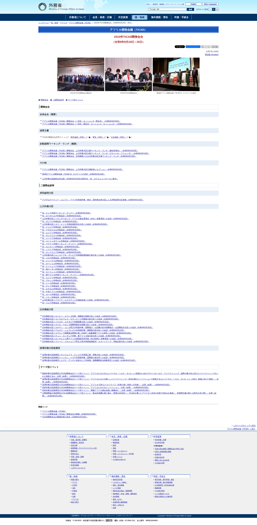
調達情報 (158, 488)
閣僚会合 (44, 100)
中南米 (74, 491)
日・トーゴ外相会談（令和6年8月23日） (59, 283)
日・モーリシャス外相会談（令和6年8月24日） (62, 272)
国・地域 (54, 23)
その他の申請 (160, 491)
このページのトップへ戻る (244, 425)
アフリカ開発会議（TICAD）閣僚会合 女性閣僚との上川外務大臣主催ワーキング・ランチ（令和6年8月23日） (89, 156)
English (193, 4)
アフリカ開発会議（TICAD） (80, 23)
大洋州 (74, 485)
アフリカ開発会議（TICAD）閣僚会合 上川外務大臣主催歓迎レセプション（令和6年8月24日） (82, 169)
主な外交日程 (160, 442)
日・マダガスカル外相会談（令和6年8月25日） (62, 230)
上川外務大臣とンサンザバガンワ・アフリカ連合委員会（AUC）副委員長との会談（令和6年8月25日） (85, 219)
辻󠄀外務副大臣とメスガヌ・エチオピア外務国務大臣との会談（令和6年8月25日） (76, 322)
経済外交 (158, 454)
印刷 (216, 47)
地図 (110, 521)
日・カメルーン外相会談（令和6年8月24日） (61, 247)
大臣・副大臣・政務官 (79, 440)
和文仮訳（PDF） (78, 137)
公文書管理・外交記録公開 (164, 485)
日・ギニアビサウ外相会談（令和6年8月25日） (62, 235)
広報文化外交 (160, 457)
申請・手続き (159, 476)
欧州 (73, 494)
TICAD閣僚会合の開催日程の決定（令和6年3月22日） (65, 417)
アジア (74, 482)
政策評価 (74, 459)
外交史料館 (75, 465)
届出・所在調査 (118, 485)
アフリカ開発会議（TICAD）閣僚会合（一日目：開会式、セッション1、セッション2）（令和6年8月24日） (87, 124)
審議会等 (74, 451)
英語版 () (212, 54)
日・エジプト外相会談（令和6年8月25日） (60, 233)
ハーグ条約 (117, 488)
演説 (114, 448)
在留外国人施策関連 (120, 502)
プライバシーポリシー (105, 516)
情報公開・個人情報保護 (164, 482)
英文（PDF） (98, 137)
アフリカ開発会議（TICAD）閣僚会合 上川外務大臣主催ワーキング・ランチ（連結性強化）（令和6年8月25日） (90, 150)
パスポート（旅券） (120, 482)
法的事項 (75, 516)
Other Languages (210, 4)
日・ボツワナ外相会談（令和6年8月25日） (60, 221)
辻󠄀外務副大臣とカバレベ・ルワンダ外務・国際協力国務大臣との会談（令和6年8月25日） (80, 316)
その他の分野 (160, 463)
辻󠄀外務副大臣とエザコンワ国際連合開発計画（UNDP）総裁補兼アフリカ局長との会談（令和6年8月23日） (87, 333)
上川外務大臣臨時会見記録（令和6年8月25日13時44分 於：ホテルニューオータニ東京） (80, 179)
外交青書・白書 (160, 440)
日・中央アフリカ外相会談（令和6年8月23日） (62, 292)
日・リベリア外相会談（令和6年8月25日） (60, 238)
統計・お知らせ (118, 505)
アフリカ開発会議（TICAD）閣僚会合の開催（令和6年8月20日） (69, 414)
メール (207, 47)
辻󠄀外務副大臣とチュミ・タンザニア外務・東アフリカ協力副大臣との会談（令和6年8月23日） (81, 336)
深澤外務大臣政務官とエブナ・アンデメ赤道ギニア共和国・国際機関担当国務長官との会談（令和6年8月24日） (89, 360)
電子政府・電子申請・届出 (164, 479)
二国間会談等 (58, 100)
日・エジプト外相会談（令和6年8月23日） (60, 277)
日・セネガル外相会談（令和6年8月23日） (60, 289)
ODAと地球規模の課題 (163, 452)
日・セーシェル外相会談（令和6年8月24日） (61, 263)
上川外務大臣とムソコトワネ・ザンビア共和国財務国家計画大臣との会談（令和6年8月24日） (81, 255)
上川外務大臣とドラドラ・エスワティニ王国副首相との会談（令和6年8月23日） (76, 300)
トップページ (43, 23)
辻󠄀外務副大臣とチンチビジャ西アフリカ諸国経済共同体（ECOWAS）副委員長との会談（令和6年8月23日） (87, 339)
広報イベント (117, 457)
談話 (114, 445)
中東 (73, 496)
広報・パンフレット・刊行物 (123, 454)
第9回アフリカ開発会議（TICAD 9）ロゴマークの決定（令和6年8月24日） (73, 174)
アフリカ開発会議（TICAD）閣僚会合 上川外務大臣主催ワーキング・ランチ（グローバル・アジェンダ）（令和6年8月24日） (96, 153)
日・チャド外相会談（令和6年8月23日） (59, 286)
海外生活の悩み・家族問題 (122, 491)
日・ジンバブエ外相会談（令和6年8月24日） (61, 261)
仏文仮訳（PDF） (118, 137)
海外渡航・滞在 (118, 476)
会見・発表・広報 (119, 436)
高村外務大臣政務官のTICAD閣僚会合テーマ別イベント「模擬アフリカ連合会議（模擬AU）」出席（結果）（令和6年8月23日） (96, 390)
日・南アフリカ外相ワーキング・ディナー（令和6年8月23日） (68, 275)
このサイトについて (78, 468)
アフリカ (63, 23)
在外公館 (74, 445)
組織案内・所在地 (77, 442)
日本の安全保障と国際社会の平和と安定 (169, 449)
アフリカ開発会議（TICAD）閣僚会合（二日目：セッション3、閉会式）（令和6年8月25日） (81, 121)
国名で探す (75, 502)
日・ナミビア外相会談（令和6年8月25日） (60, 227)
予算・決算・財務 (77, 457)
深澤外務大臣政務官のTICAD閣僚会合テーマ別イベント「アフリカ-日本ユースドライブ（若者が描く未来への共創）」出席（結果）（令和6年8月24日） (106, 385)
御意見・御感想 (158, 4)
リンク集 (181, 4)
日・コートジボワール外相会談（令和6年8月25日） (64, 241)
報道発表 (116, 442)
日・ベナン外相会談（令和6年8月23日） (59, 297)
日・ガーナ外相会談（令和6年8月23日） (59, 294)
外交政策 (157, 436)
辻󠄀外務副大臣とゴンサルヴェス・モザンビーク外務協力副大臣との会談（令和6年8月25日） (81, 319)
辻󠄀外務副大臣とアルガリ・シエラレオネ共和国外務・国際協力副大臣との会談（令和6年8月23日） (83, 330)
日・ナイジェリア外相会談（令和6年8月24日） (62, 266)
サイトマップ (171, 4)
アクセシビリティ (88, 516)
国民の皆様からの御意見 (164, 496)
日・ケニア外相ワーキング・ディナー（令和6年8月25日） (66, 213)
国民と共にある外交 (162, 460)
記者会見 (116, 440)
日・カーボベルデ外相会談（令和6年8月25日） (62, 216)
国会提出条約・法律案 (79, 462)
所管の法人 (75, 454)
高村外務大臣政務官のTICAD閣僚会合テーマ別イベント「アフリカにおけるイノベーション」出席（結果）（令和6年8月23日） (96, 387)
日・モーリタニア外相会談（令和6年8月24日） (62, 252)
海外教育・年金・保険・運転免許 (125, 494)
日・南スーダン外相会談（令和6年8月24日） (61, 269)
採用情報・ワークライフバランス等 (84, 448)
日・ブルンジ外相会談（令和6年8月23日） (60, 280)
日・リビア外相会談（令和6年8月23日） (59, 303)
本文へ (148, 4)
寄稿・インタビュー (120, 451)
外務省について (76, 436)
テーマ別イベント (75, 100)
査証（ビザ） (117, 499)
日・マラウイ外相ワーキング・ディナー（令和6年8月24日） (67, 244)
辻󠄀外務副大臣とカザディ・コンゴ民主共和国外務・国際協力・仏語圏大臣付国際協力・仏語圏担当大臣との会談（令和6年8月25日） (97, 327)
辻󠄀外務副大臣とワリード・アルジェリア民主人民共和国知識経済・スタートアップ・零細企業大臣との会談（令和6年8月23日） (96, 341)
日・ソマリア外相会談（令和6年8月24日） (60, 249)
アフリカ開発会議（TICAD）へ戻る (241, 429)
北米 (73, 488)
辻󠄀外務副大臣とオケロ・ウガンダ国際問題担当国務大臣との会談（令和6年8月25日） (78, 325)
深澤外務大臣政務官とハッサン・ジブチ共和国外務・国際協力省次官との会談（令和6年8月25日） (83, 357)
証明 (114, 508)
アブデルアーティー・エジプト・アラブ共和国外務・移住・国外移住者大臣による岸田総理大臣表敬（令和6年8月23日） (93, 200)
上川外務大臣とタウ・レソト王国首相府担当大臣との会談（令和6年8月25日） (75, 224)
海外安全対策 (117, 479)
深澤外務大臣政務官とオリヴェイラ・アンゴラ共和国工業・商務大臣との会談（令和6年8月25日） (83, 355)
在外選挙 (116, 496)
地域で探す (75, 479)
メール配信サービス (162, 494)
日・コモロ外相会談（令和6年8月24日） (59, 258)
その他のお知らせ (119, 459)
